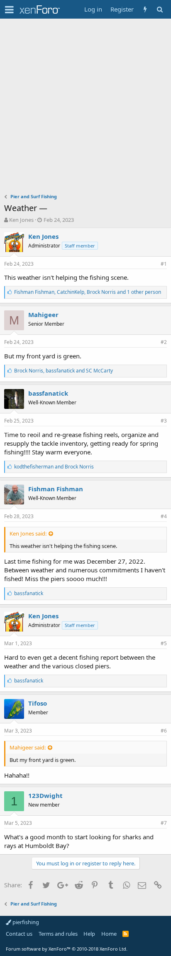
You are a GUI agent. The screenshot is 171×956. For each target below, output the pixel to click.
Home (109, 933)
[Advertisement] (85, 108)
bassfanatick (48, 393)
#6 (164, 730)
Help (89, 933)
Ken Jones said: (28, 533)
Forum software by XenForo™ (66, 949)
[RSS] (125, 933)
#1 (164, 263)
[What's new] (145, 9)
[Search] (159, 9)
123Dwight (45, 795)
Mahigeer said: (28, 747)
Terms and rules (58, 933)
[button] (9, 9)
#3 (164, 420)
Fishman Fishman (55, 489)
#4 (164, 516)
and (54, 466)
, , (87, 291)
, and (63, 370)
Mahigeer (43, 314)
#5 (164, 643)
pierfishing (25, 922)
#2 (164, 342)
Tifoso (37, 703)
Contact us (19, 933)
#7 (164, 822)
